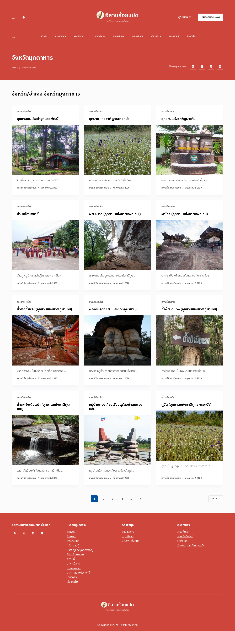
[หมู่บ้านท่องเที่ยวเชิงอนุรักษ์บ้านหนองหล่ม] (117, 440)
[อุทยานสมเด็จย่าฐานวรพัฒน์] (45, 150)
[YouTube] (42, 533)
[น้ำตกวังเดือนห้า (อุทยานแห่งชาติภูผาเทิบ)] (45, 440)
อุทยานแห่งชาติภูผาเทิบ (178, 119)
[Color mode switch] (23, 17)
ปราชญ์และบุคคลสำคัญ (80, 550)
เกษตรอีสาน (137, 36)
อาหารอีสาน (118, 36)
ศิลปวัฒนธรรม (75, 554)
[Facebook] (193, 66)
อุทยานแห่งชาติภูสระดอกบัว (109, 119)
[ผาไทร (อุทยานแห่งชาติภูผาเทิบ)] (189, 245)
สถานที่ (71, 559)
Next (214, 498)
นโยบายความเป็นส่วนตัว (190, 545)
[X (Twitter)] (202, 66)
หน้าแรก (43, 36)
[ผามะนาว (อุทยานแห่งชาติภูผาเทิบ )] (117, 245)
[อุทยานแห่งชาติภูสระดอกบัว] (117, 150)
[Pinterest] (211, 66)
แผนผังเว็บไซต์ (185, 536)
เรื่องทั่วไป (190, 36)
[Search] (13, 36)
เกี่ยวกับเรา (183, 532)
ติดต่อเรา (182, 541)
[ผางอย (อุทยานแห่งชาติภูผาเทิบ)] (117, 340)
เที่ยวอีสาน (156, 36)
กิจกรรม (71, 536)
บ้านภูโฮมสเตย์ (28, 214)
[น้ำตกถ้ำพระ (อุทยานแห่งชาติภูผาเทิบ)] (45, 340)
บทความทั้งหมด (131, 541)
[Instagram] (33, 533)
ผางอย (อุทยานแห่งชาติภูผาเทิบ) (113, 309)
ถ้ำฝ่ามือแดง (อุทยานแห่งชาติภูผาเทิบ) (189, 309)
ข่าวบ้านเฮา (60, 36)
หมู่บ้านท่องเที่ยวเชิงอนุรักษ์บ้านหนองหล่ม (115, 407)
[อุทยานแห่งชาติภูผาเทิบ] (189, 150)
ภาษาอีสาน (99, 36)
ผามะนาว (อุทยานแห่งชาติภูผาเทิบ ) (115, 214)
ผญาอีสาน (78, 36)
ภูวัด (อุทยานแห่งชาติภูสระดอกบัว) (186, 405)
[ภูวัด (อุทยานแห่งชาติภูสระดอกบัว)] (189, 436)
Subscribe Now (211, 17)
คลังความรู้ (173, 36)
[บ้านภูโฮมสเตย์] (45, 245)
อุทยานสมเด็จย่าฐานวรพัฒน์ (37, 119)
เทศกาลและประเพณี (78, 573)
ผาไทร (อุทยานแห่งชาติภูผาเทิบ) (184, 214)
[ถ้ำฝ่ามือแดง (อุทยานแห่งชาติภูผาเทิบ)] (189, 340)
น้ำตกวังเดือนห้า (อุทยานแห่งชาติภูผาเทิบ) (44, 407)
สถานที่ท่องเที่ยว (24, 111)
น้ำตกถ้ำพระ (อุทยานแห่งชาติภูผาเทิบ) (44, 309)
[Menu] (13, 17)
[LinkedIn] (220, 66)
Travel (71, 532)
